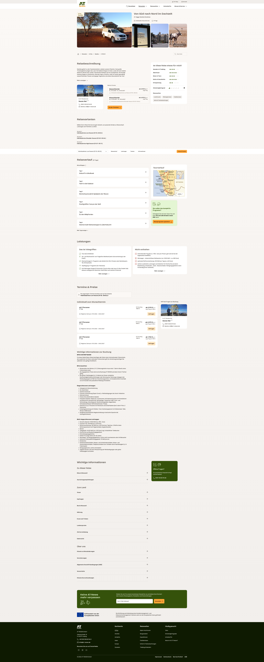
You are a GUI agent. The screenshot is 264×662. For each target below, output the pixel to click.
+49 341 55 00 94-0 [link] (85, 639)
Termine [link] (132, 151)
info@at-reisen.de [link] (84, 642)
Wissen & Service (179, 6)
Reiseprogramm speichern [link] (162, 221)
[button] (179, 45)
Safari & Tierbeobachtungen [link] (161, 100)
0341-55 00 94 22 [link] (160, 478)
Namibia (97, 54)
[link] (78, 54)
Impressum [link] (158, 657)
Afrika (90, 54)
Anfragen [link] (151, 314)
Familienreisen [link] (177, 97)
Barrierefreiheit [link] (178, 657)
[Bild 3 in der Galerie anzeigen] (160, 35)
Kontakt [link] (185, 1)
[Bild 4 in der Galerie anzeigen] (178, 35)
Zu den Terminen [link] (114, 107)
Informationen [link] (141, 151)
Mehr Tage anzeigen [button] (82, 230)
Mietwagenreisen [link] (167, 97)
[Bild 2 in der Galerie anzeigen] (141, 35)
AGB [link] (186, 657)
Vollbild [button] (179, 194)
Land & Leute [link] (157, 97)
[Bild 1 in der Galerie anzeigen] (104, 30)
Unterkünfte (167, 6)
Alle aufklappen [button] (81, 165)
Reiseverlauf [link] (114, 151)
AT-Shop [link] (176, 1)
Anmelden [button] (158, 601)
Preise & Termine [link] (182, 151)
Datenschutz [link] (167, 657)
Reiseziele (142, 6)
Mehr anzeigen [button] (81, 80)
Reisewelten (154, 6)
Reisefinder (131, 6)
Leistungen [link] (124, 151)
